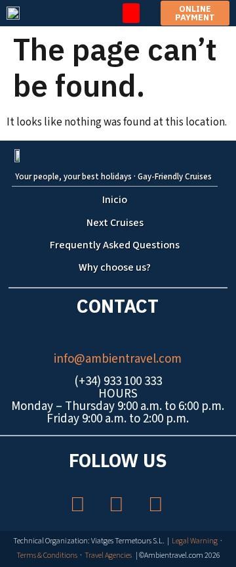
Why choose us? (115, 267)
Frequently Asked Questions (115, 245)
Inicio (114, 200)
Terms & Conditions (46, 555)
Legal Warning (195, 541)
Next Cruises (115, 222)
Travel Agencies (108, 555)
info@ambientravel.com (118, 359)
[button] (131, 13)
